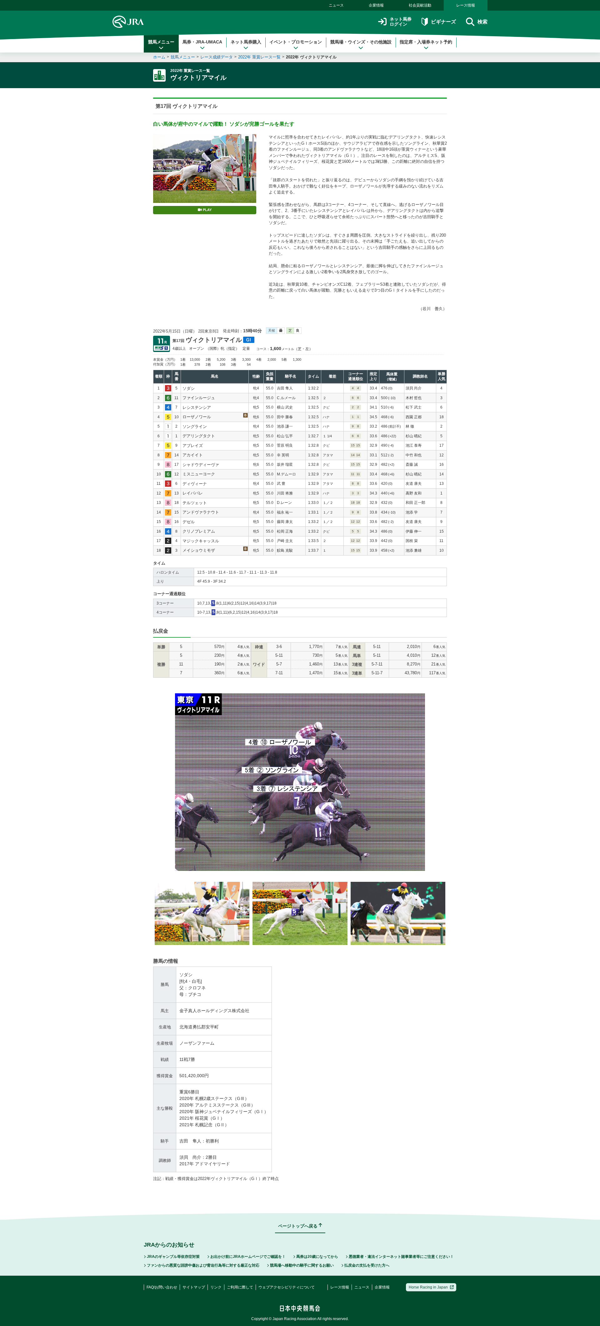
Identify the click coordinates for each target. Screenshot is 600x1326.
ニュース (336, 5)
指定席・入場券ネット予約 (426, 41)
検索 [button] (483, 21)
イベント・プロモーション (295, 41)
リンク (216, 1287)
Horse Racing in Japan (428, 1287)
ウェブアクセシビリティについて (286, 1287)
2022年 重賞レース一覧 (259, 57)
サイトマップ (193, 1287)
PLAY (207, 210)
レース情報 (465, 5)
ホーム (159, 57)
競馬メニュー (161, 41)
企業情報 (376, 5)
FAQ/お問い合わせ (162, 1287)
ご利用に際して (240, 1287)
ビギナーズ (443, 21)
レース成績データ (216, 57)
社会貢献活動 (420, 5)
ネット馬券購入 (246, 41)
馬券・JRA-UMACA (202, 41)
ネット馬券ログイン (401, 22)
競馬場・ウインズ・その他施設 (361, 41)
